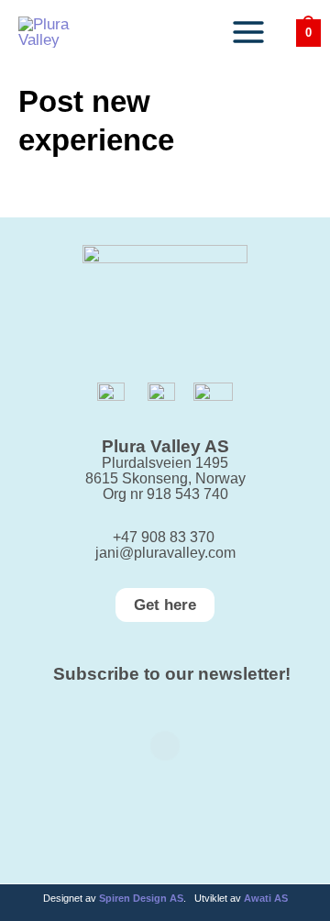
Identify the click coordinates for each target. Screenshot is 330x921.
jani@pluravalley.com (165, 552)
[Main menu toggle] (248, 32)
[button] (165, 605)
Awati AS (266, 898)
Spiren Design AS (141, 898)
